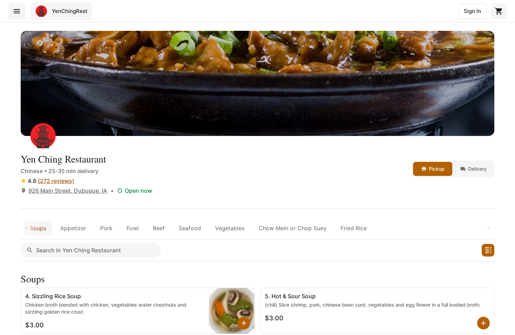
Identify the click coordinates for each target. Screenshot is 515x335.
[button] (488, 250)
